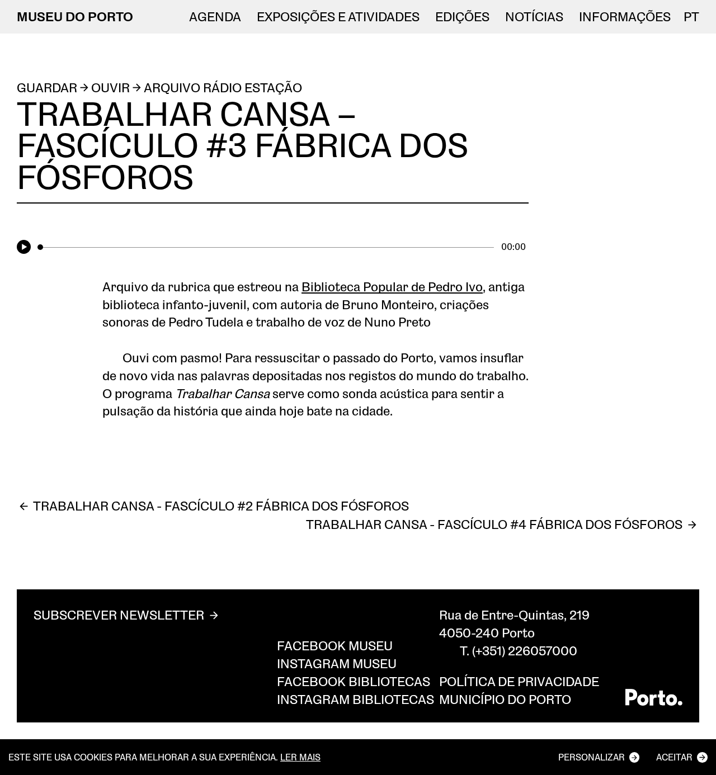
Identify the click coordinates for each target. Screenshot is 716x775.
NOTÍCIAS (534, 17)
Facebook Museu (335, 645)
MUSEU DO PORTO (75, 16)
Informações (625, 17)
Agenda (215, 17)
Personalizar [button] (591, 756)
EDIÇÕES (462, 17)
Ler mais (300, 757)
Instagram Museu (337, 663)
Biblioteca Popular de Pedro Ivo (392, 286)
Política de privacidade (519, 681)
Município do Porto (505, 699)
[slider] (265, 247)
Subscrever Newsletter (119, 615)
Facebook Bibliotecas (353, 681)
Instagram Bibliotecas (355, 699)
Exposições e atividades (338, 17)
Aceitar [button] (674, 756)
